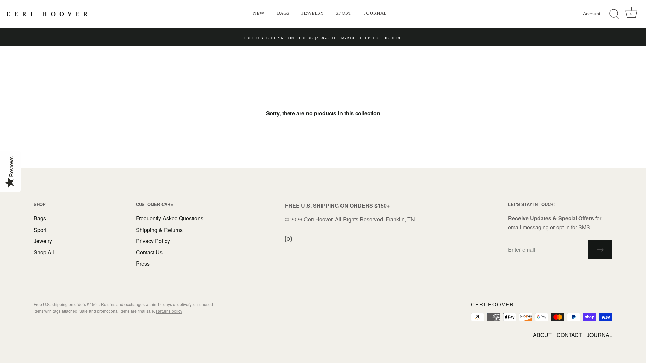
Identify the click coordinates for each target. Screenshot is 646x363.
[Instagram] (288, 238)
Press (143, 263)
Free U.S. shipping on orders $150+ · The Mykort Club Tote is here (323, 38)
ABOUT (542, 335)
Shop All (44, 252)
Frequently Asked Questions (169, 218)
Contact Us (149, 252)
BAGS (283, 13)
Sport (40, 230)
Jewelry (43, 241)
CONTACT (569, 335)
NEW (258, 13)
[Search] (614, 14)
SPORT (343, 13)
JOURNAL (375, 13)
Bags (40, 218)
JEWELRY (312, 13)
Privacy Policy (153, 241)
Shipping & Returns (159, 230)
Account (591, 13)
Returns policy (169, 311)
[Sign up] (600, 249)
